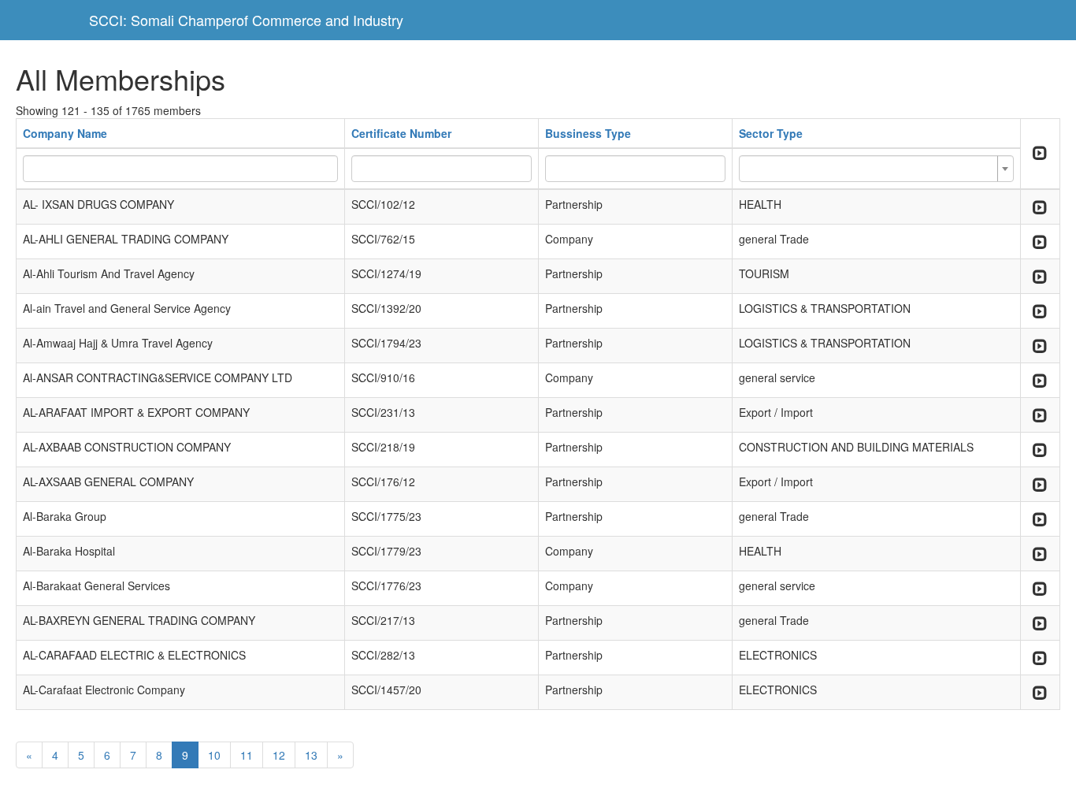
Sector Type (771, 133)
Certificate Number (401, 133)
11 (246, 755)
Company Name (65, 133)
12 (279, 755)
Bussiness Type (588, 133)
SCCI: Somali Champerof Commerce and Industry (246, 19)
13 (311, 755)
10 (214, 755)
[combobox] (876, 168)
